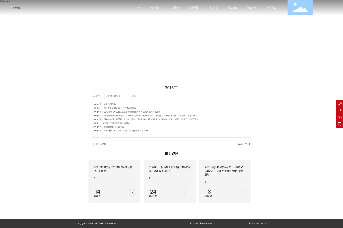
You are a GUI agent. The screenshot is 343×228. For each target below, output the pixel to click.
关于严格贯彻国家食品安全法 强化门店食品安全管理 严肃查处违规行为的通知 (224, 171)
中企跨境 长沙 (206, 223)
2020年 (102, 144)
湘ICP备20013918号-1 (258, 223)
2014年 (239, 144)
